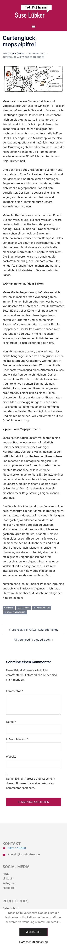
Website (11, 756)
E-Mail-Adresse (17, 739)
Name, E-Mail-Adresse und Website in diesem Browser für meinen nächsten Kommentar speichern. (30, 783)
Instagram (9, 883)
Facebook (9, 887)
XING (6, 874)
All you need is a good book (32, 639)
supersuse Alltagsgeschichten (24, 57)
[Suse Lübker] (33, 11)
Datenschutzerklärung (33, 942)
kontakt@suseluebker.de (24, 854)
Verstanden (33, 931)
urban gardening (15, 612)
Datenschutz (11, 908)
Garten (8, 607)
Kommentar (14, 691)
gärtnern (23, 607)
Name (11, 721)
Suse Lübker (16, 53)
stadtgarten (42, 607)
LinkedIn (8, 878)
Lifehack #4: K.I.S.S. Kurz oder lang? (35, 629)
